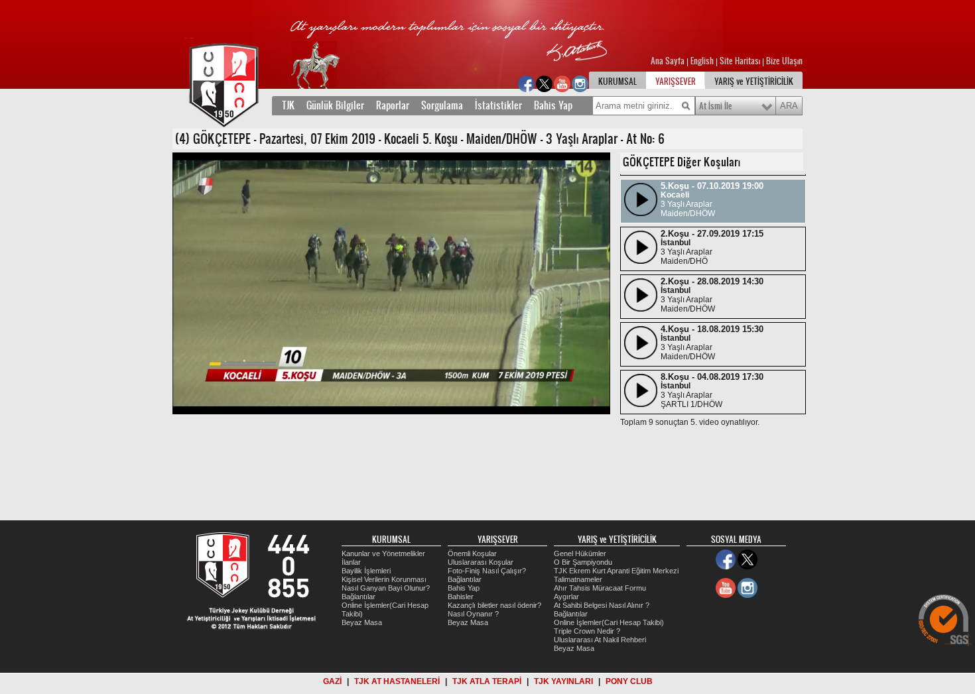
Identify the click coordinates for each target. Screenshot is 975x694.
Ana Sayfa (668, 61)
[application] (391, 283)
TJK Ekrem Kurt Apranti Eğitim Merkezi (616, 571)
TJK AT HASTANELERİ (397, 681)
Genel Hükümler (580, 553)
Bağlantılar (358, 597)
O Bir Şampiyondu (583, 562)
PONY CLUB (629, 681)
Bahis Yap (553, 105)
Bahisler (461, 597)
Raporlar (392, 105)
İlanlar (351, 562)
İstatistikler (498, 105)
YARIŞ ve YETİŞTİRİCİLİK (753, 81)
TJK (288, 105)
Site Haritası (741, 61)
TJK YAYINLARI (563, 681)
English (702, 61)
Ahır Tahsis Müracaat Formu (600, 588)
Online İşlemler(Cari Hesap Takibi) (609, 622)
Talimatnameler (578, 579)
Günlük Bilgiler (335, 105)
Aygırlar (566, 597)
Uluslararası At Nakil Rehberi (600, 640)
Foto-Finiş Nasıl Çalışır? (487, 571)
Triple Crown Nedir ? (587, 631)
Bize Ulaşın (784, 61)
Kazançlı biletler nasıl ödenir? (494, 605)
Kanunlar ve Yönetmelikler (383, 553)
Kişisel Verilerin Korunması (384, 579)
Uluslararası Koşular (480, 562)
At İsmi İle (715, 106)
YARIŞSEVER (675, 81)
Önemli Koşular (472, 553)
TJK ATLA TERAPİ (486, 681)
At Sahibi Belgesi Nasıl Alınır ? (601, 605)
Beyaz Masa (362, 622)
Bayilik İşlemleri (366, 571)
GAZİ (332, 681)
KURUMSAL (617, 81)
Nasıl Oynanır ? (473, 614)
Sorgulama (442, 105)
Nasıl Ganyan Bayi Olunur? (386, 588)
